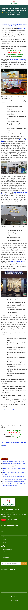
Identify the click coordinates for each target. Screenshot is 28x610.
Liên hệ (4, 542)
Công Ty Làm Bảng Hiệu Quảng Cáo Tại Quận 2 (13, 461)
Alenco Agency (6, 557)
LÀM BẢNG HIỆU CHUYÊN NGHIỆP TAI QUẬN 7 (13, 463)
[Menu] (2, 2)
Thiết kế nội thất (6, 552)
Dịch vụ (4, 537)
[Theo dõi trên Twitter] (14, 596)
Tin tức (4, 539)
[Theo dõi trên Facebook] (11, 596)
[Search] (26, 2)
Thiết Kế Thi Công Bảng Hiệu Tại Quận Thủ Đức (13, 476)
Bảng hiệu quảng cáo (7, 549)
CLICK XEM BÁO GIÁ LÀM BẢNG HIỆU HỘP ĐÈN (14, 442)
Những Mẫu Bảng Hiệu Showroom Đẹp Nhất (13, 481)
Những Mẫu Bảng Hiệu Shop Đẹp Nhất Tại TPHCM (14, 479)
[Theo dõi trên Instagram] (13, 596)
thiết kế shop (21, 28)
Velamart (5, 554)
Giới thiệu (5, 534)
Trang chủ (4, 12)
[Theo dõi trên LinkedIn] (16, 596)
